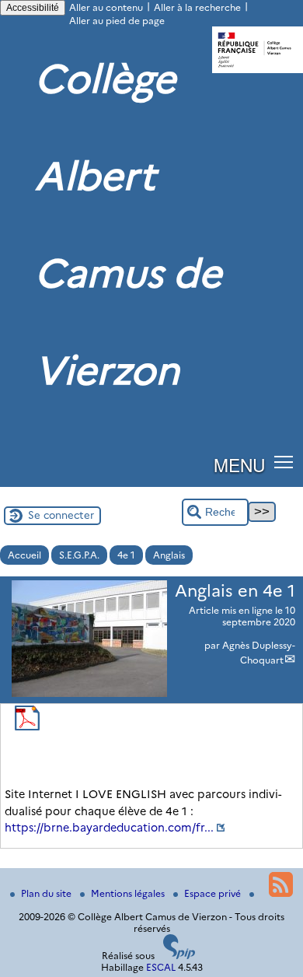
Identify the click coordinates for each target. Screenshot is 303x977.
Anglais (169, 555)
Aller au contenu (106, 7)
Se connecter (61, 515)
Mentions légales (129, 893)
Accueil (24, 555)
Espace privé (213, 893)
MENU (239, 464)
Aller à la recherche (197, 7)
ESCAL (161, 967)
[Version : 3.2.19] (179, 955)
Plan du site (47, 893)
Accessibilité (32, 7)
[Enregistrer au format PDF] (27, 727)
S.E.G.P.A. (79, 555)
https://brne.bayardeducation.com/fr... (109, 828)
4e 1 (126, 555)
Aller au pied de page (117, 20)
